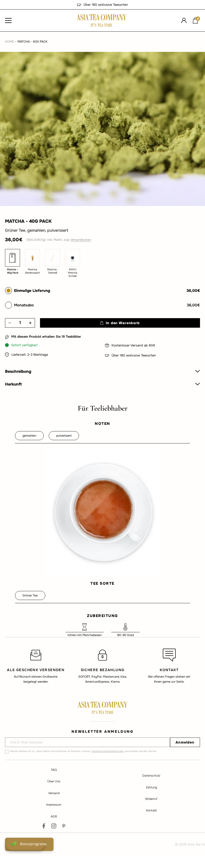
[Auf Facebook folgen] (43, 825)
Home (9, 42)
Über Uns (53, 781)
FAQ (54, 770)
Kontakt (151, 810)
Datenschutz (151, 776)
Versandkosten (80, 240)
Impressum (53, 805)
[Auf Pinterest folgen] (63, 825)
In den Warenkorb (123, 323)
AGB (54, 816)
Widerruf (151, 799)
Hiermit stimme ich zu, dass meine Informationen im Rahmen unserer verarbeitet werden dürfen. (83, 751)
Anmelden (185, 742)
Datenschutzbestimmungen (108, 751)
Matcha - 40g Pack (33, 42)
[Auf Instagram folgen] (53, 825)
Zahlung (151, 787)
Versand (54, 793)
